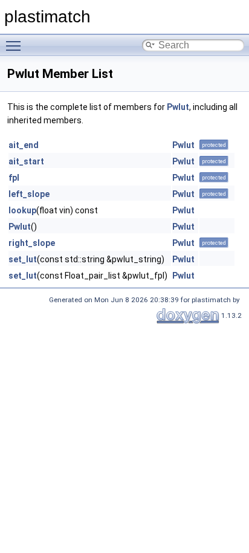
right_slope (31, 243)
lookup (22, 210)
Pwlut (178, 107)
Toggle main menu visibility (16, 45)
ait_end (23, 145)
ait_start (26, 161)
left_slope (29, 194)
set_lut (22, 259)
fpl (13, 178)
